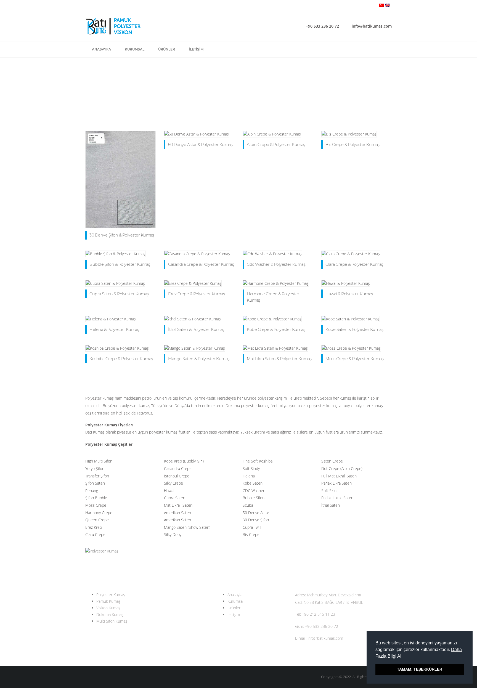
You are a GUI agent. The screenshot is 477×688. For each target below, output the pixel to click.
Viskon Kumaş (108, 607)
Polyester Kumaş (110, 594)
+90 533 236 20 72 (322, 26)
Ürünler (166, 49)
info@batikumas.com (372, 26)
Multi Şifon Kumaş (111, 621)
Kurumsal (134, 49)
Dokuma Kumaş (109, 614)
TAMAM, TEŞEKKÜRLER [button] (419, 669)
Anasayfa (101, 49)
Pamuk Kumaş (108, 601)
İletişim (196, 49)
